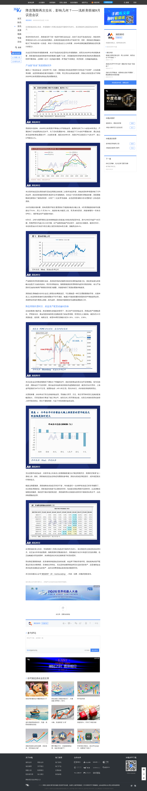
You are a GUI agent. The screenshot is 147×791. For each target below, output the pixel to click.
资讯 (19, 26)
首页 (19, 18)
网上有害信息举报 (114, 785)
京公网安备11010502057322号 (104, 788)
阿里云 (45, 785)
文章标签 (58, 770)
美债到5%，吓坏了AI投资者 (87, 722)
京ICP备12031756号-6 (76, 788)
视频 (19, 33)
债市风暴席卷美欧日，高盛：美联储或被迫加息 (36, 723)
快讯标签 (58, 774)
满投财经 (29, 20)
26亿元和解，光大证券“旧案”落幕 (117, 163)
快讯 (19, 22)
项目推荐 (29, 766)
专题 (19, 37)
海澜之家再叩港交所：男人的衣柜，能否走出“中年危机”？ (120, 56)
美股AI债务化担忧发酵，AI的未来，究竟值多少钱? (36, 747)
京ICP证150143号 (89, 788)
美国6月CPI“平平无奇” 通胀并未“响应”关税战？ (120, 65)
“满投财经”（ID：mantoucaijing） (54, 574)
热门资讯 (58, 762)
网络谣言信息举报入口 (33, 779)
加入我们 (40, 774)
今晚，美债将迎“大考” (59, 722)
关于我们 (40, 766)
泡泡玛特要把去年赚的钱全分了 (36, 699)
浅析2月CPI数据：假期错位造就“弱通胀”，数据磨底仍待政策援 (120, 73)
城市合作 (29, 762)
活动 (19, 41)
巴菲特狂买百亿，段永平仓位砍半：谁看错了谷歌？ (88, 747)
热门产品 (58, 766)
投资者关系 (29, 774)
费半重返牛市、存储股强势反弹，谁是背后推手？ (61, 747)
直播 (19, 30)
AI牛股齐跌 (81, 699)
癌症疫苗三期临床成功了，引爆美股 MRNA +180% (62, 700)
